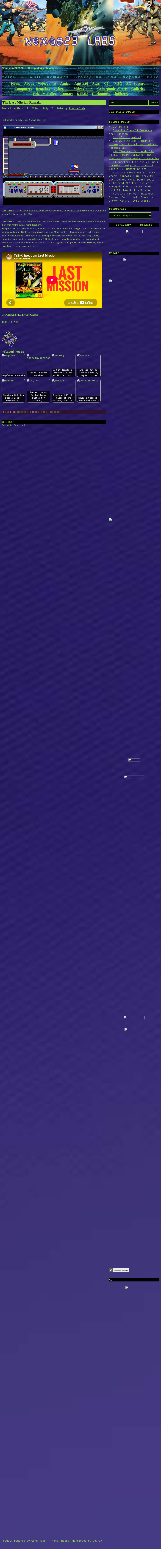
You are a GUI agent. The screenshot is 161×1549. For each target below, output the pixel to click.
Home (15, 83)
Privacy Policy (45, 94)
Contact (66, 94)
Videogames (47, 83)
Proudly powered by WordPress (24, 1541)
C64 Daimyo (121, 127)
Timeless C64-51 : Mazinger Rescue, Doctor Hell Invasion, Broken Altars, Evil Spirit (132, 197)
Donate (82, 94)
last (44, 412)
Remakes (43, 89)
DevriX (97, 1541)
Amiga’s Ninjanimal (127, 137)
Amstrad (81, 83)
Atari (96, 83)
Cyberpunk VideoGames (73, 89)
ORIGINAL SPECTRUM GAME (20, 314)
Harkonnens (101, 94)
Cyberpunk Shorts (112, 89)
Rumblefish (77, 108)
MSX (118, 83)
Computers (23, 89)
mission (55, 412)
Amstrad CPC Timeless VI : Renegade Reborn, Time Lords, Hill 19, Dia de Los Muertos (131, 187)
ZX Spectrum (137, 83)
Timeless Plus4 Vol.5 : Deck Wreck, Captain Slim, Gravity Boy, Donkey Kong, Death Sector (132, 176)
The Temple (8, 421)
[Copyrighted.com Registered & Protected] (119, 1271)
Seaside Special (13, 425)
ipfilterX (121, 94)
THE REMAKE (10, 322)
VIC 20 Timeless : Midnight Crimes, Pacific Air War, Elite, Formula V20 (133, 145)
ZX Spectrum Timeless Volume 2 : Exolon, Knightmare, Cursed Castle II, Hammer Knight (133, 166)
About (29, 83)
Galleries (138, 89)
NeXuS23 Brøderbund (30, 68)
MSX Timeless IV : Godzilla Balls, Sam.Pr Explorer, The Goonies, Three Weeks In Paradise (134, 155)
